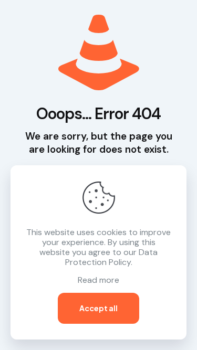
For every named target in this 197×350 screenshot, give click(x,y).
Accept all (98, 308)
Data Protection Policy (111, 257)
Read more (98, 280)
